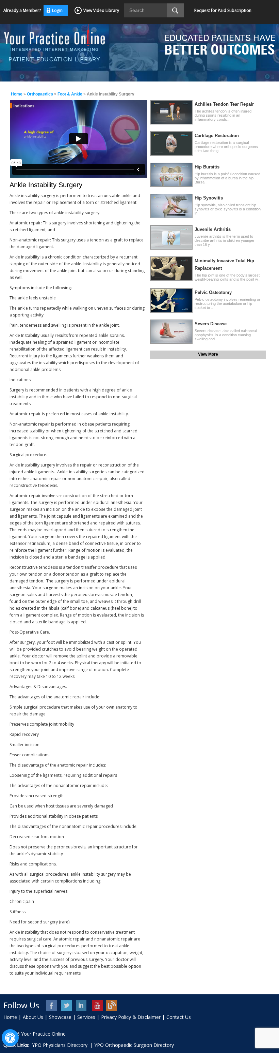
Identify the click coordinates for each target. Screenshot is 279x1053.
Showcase (60, 1017)
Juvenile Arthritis (213, 229)
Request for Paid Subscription (222, 10)
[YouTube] (97, 1005)
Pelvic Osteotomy (213, 292)
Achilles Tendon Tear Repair (224, 104)
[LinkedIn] (82, 1005)
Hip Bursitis (207, 166)
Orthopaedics (40, 94)
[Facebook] (52, 1005)
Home (16, 94)
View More (208, 354)
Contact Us (178, 1017)
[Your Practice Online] (54, 36)
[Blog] (112, 1005)
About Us (33, 1017)
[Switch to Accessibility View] (10, 1037)
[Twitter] (67, 1005)
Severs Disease (211, 323)
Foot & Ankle (70, 94)
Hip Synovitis (209, 198)
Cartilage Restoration (217, 135)
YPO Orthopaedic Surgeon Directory (134, 1045)
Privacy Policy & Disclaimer (131, 1017)
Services (86, 1017)
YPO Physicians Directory (59, 1045)
